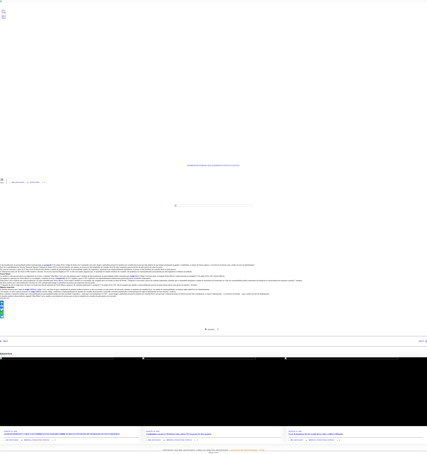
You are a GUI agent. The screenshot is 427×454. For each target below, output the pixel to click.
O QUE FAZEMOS (213, 165)
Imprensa (27, 440)
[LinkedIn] (213, 302)
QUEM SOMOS (199, 165)
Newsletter (34, 182)
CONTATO (235, 165)
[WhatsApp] (213, 313)
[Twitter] (213, 309)
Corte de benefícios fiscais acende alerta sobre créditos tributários (316, 434)
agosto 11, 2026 (295, 431)
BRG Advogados (18, 182)
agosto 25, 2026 (10, 431)
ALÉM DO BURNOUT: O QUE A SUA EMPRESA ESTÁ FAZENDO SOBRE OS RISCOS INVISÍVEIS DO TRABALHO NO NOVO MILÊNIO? (62, 434)
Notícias (46, 440)
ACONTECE (226, 165)
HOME (190, 165)
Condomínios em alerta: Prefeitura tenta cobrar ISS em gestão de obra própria (178, 434)
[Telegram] (213, 316)
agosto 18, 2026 (152, 431)
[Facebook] (213, 306)
